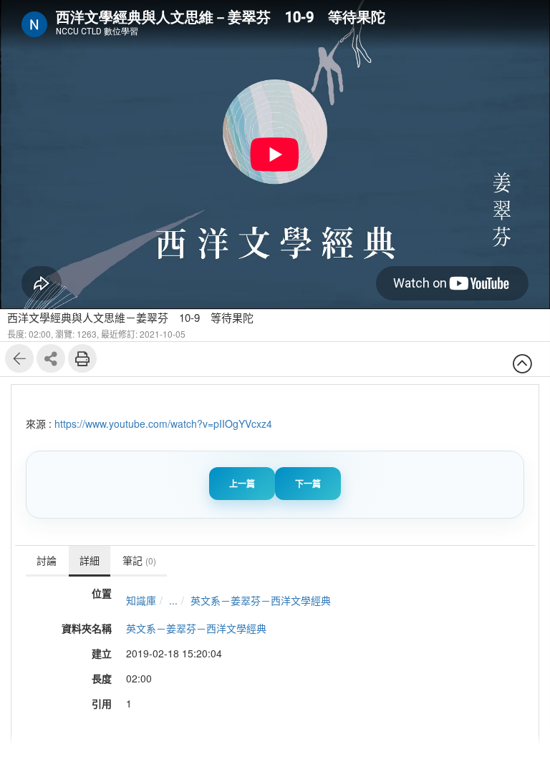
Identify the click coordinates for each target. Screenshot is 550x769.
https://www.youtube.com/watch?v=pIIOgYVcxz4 (163, 423)
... (173, 600)
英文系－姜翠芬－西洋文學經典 (260, 600)
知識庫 (141, 600)
